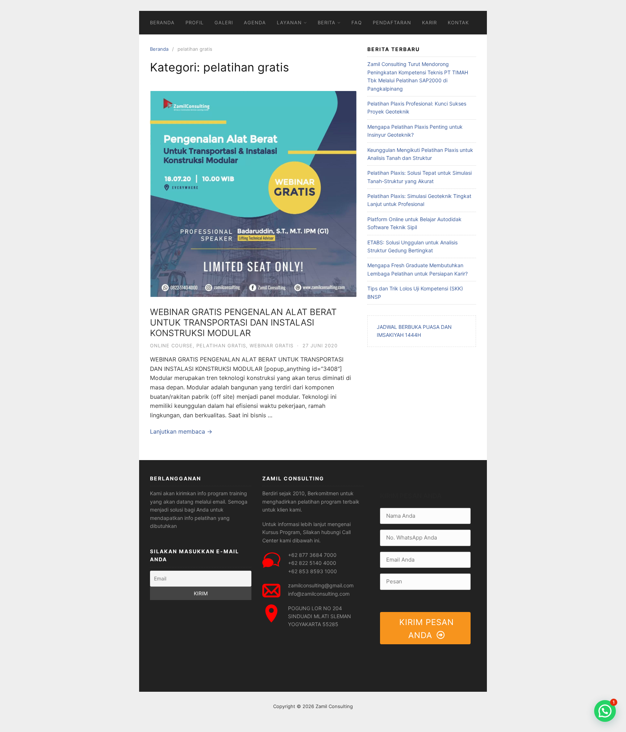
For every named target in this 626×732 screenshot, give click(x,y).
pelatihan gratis (221, 345)
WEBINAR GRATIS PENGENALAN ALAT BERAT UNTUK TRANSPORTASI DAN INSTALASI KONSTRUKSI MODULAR (243, 322)
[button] (605, 711)
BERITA (326, 22)
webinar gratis (271, 345)
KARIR (429, 22)
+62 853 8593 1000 (312, 571)
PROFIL (194, 22)
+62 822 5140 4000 (312, 563)
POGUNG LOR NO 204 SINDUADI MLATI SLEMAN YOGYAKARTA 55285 (319, 616)
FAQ (356, 22)
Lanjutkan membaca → (181, 431)
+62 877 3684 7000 (312, 555)
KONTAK (458, 22)
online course (171, 345)
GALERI (223, 22)
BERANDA (162, 22)
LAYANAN (289, 22)
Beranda (159, 49)
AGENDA (255, 22)
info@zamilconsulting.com (319, 594)
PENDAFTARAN (392, 22)
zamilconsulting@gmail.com (321, 585)
